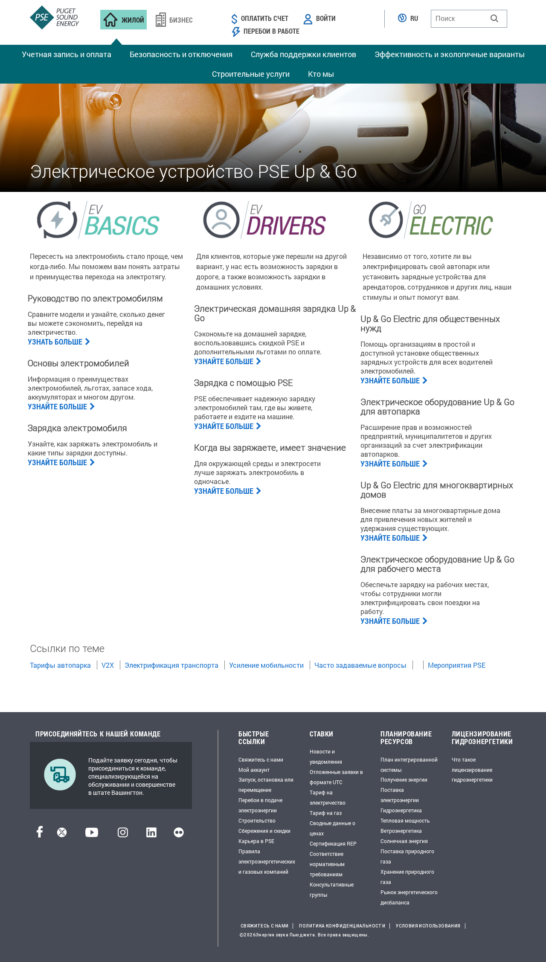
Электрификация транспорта (171, 665)
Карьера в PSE (256, 840)
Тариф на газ (326, 812)
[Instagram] (122, 834)
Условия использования (428, 926)
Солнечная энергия (404, 840)
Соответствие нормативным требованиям (327, 864)
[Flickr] (179, 834)
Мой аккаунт (254, 769)
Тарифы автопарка (60, 665)
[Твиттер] (62, 834)
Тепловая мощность (405, 820)
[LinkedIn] (151, 834)
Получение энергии (403, 779)
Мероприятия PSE (456, 665)
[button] (494, 18)
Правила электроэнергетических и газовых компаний (266, 861)
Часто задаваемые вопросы (360, 665)
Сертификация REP (333, 843)
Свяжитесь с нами (260, 759)
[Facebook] (39, 834)
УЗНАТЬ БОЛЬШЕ (55, 341)
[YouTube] (91, 834)
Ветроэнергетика (401, 830)
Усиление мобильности (266, 665)
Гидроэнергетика (401, 810)
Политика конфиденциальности (342, 926)
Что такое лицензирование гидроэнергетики (472, 769)
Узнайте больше (57, 406)
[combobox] (469, 18)
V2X (108, 665)
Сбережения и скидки (264, 830)
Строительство (257, 820)
